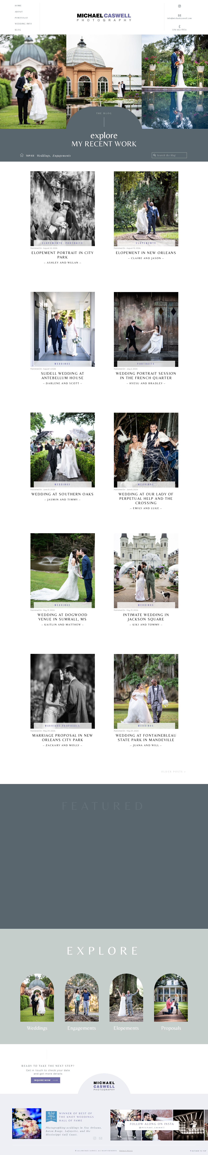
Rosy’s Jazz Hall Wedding (104, 903)
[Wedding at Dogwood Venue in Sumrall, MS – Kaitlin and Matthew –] (62, 570)
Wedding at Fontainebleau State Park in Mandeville (146, 740)
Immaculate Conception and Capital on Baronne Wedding (162, 907)
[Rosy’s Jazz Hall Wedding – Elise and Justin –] (104, 860)
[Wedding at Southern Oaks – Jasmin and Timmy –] (62, 450)
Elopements (52, 243)
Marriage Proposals (62, 725)
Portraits (74, 243)
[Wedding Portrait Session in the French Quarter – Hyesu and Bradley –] (146, 329)
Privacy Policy (126, 1150)
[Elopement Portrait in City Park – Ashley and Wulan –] (62, 208)
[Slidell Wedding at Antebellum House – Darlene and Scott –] (62, 329)
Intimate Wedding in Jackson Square (146, 619)
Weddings (63, 363)
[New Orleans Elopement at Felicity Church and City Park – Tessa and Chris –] (45, 860)
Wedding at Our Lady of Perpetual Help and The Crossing (146, 501)
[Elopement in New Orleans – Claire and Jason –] (146, 208)
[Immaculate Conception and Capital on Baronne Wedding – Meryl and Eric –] (162, 860)
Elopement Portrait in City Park (63, 257)
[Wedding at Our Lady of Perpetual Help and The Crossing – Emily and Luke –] (146, 450)
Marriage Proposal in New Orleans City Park (62, 740)
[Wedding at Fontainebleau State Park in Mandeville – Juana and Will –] (146, 691)
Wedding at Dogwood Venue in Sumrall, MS (63, 619)
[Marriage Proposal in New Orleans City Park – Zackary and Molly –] (62, 691)
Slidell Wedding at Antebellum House (62, 378)
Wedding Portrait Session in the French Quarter (146, 378)
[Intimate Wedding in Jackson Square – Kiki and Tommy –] (146, 570)
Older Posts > (173, 771)
